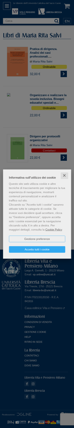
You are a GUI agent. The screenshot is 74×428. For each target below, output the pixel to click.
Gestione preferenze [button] (37, 238)
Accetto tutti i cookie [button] (37, 249)
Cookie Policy (53, 229)
